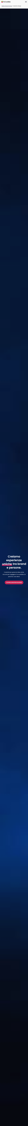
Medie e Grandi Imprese (7, 6)
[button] (26, 1)
